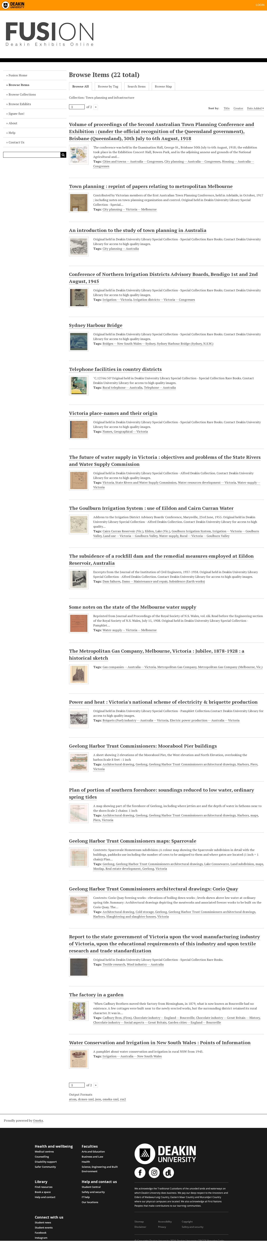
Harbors (243, 764)
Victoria (99, 769)
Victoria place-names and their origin (113, 413)
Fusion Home (18, 75)
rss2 (123, 1099)
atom (72, 1099)
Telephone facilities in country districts (115, 369)
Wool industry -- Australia (145, 964)
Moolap (98, 868)
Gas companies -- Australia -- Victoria (129, 667)
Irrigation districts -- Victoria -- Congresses (164, 299)
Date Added (254, 108)
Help (12, 133)
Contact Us (16, 142)
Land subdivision (242, 864)
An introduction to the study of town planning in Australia (137, 230)
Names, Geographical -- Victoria (125, 431)
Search (63, 155)
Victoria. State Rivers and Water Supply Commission (140, 482)
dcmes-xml (86, 1099)
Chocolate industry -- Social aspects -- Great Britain (130, 1022)
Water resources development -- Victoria (207, 482)
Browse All (80, 86)
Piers (253, 764)
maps (254, 815)
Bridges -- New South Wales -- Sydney (129, 343)
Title (227, 108)
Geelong (141, 764)
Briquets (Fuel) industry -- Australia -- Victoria (135, 720)
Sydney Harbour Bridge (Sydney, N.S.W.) (185, 343)
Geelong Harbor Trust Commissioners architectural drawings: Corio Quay (153, 889)
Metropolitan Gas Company (176, 667)
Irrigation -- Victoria (117, 299)
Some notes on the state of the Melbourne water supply (132, 607)
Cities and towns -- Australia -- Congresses (133, 161)
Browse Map (163, 86)
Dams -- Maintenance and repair (145, 581)
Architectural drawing (118, 764)
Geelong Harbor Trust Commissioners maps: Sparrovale (132, 841)
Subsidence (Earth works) (187, 581)
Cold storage (145, 912)
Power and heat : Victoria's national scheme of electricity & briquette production (163, 702)
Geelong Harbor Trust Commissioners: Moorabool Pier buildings (143, 746)
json (98, 1099)
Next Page (96, 107)
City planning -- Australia (121, 248)
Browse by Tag (108, 86)
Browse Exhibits (20, 104)
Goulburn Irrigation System (191, 531)
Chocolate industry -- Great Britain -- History (228, 1018)
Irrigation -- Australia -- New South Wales (132, 1056)
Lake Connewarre (216, 864)
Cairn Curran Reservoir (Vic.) (123, 531)
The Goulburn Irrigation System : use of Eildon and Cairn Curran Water (151, 508)
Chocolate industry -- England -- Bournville (163, 1018)
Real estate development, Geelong (130, 868)
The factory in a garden (96, 994)
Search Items (137, 86)
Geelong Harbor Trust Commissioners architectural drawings (192, 764)
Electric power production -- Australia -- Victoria (204, 720)
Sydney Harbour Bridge (95, 325)
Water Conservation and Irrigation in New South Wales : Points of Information (160, 1042)
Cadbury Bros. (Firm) (117, 1018)
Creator (238, 108)
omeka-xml (110, 1099)
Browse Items (19, 85)
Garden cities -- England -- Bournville (194, 1022)
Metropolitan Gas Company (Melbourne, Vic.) (230, 667)
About (13, 123)
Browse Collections (22, 94)
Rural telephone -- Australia (122, 387)
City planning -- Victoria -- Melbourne (130, 209)
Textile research (114, 964)
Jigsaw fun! (16, 113)
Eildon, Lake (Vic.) (157, 531)
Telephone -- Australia (160, 387)
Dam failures (111, 581)
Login (260, 4)
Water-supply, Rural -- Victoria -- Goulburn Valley (194, 536)
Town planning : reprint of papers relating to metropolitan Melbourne (151, 186)
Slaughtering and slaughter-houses (131, 916)
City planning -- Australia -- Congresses (192, 161)
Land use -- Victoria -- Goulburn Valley (130, 536)
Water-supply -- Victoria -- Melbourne (130, 630)
